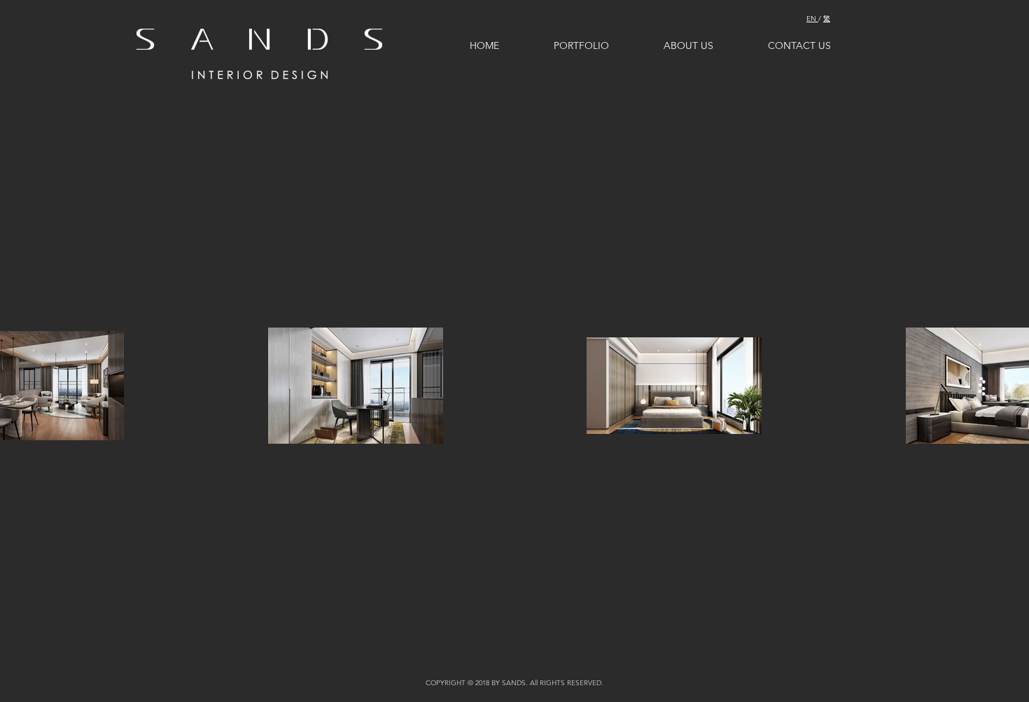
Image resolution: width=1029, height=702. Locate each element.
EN (812, 18)
